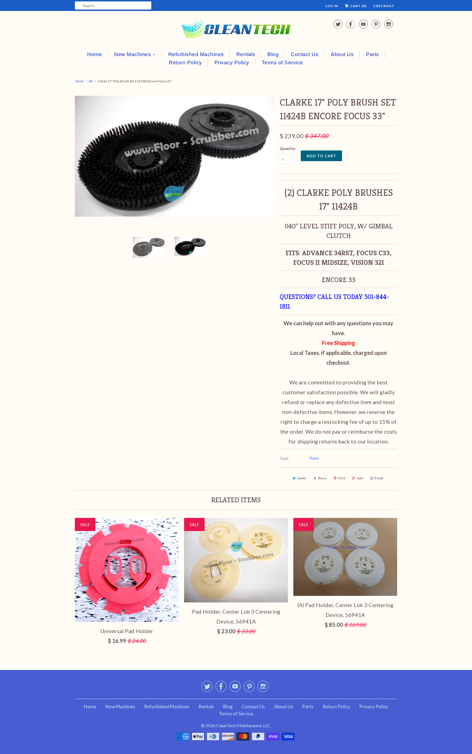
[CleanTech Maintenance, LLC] (236, 30)
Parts (372, 54)
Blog (273, 54)
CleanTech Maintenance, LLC (243, 725)
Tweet (301, 478)
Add (360, 478)
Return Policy (185, 62)
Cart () (358, 6)
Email (379, 478)
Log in (331, 6)
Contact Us (304, 54)
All (90, 81)
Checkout (383, 6)
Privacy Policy (231, 62)
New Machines (132, 54)
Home (94, 54)
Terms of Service (282, 62)
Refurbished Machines (196, 54)
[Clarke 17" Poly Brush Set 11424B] (174, 156)
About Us (342, 54)
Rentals (245, 54)
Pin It (341, 478)
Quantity (287, 148)
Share (322, 478)
